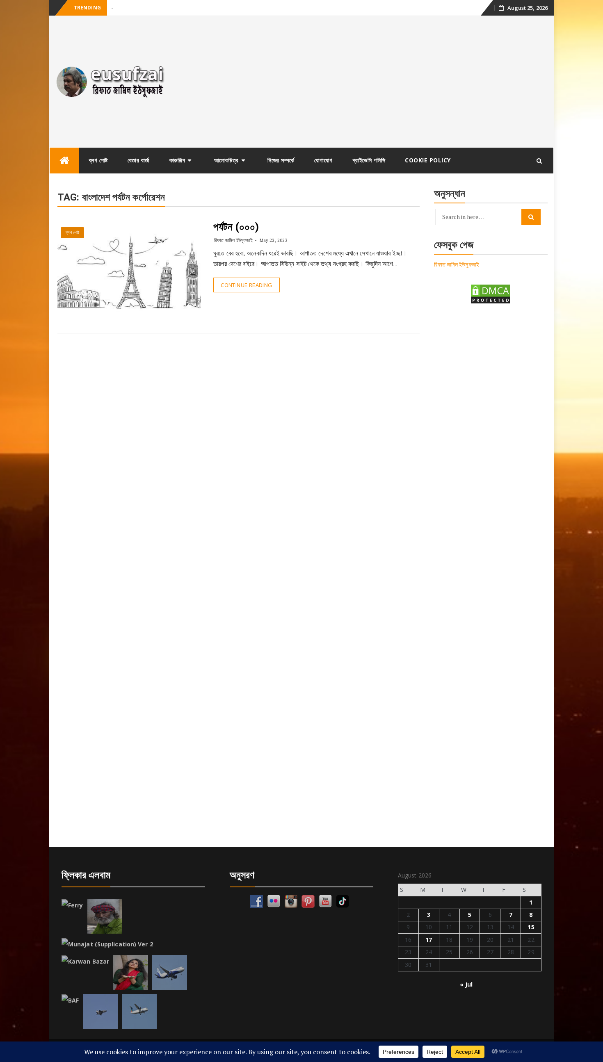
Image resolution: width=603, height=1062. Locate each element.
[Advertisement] (364, 81)
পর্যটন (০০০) (236, 227)
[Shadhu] (104, 916)
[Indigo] (169, 972)
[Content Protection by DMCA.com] (490, 293)
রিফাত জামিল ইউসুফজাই (233, 240)
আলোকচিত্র (226, 160)
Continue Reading (246, 285)
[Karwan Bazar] (85, 961)
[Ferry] (72, 905)
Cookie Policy (428, 160)
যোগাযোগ (323, 160)
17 (428, 939)
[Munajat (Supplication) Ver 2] (107, 944)
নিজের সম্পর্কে (281, 160)
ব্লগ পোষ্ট (98, 160)
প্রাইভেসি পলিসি (369, 160)
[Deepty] (130, 972)
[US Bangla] (139, 1011)
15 (531, 927)
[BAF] (70, 1000)
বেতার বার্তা (139, 160)
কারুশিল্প (177, 160)
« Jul (466, 984)
